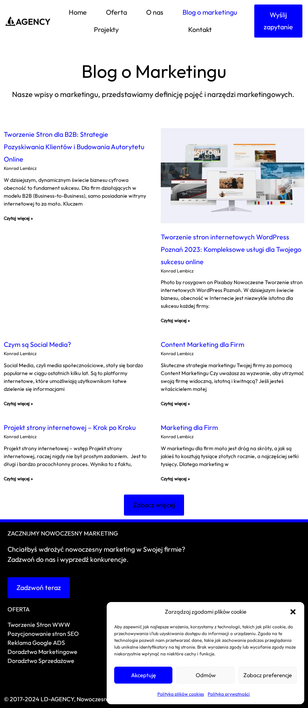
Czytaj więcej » (18, 218)
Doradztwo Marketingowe (42, 651)
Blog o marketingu (210, 12)
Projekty (106, 29)
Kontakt (200, 29)
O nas (154, 12)
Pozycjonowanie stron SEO (43, 633)
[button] (293, 612)
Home (78, 12)
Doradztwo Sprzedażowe (41, 660)
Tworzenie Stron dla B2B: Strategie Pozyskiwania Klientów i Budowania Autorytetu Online (74, 146)
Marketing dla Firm (189, 427)
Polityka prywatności (229, 694)
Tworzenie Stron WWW (39, 624)
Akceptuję (143, 675)
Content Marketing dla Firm (202, 344)
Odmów (206, 675)
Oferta (116, 12)
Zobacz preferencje (267, 675)
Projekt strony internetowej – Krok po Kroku (70, 427)
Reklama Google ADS (36, 642)
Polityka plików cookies (180, 694)
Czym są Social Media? (37, 344)
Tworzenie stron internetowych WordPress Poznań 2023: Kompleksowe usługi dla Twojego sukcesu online (231, 249)
